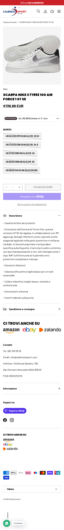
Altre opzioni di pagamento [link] (32, 204)
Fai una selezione (43, 187)
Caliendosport (15, 499)
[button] (52, 11)
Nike (5, 89)
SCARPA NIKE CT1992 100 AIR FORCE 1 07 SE (37, 22)
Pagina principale (10, 22)
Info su (32, 2)
